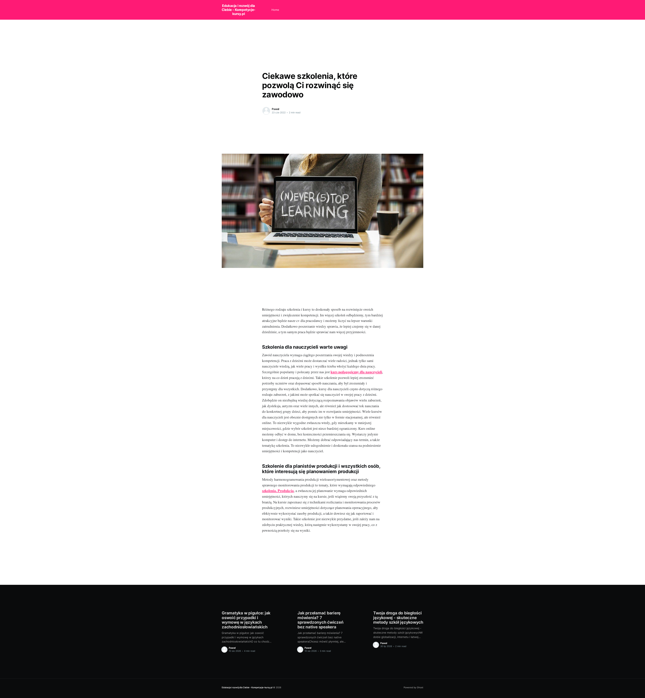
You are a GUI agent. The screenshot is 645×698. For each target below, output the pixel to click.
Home (275, 9)
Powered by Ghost (413, 687)
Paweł (275, 109)
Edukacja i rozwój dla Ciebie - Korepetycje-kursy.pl (238, 10)
